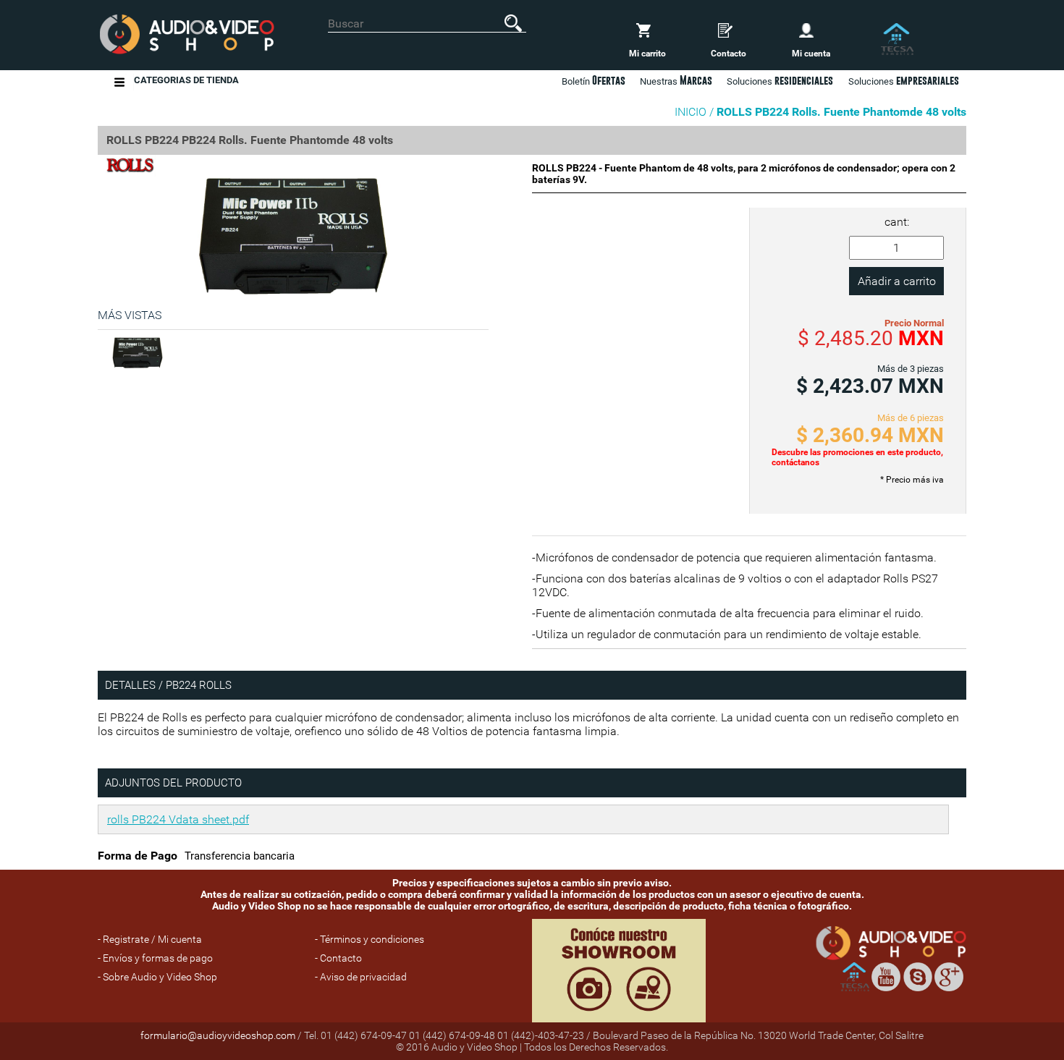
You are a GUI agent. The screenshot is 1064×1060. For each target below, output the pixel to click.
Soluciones (903, 80)
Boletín (593, 80)
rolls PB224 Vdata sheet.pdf (178, 819)
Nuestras (676, 80)
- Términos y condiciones (369, 939)
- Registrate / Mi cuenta (150, 939)
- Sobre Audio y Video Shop (157, 977)
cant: (896, 222)
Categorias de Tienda (186, 80)
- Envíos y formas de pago (155, 958)
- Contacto (338, 958)
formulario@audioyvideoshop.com (217, 1035)
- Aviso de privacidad (361, 977)
